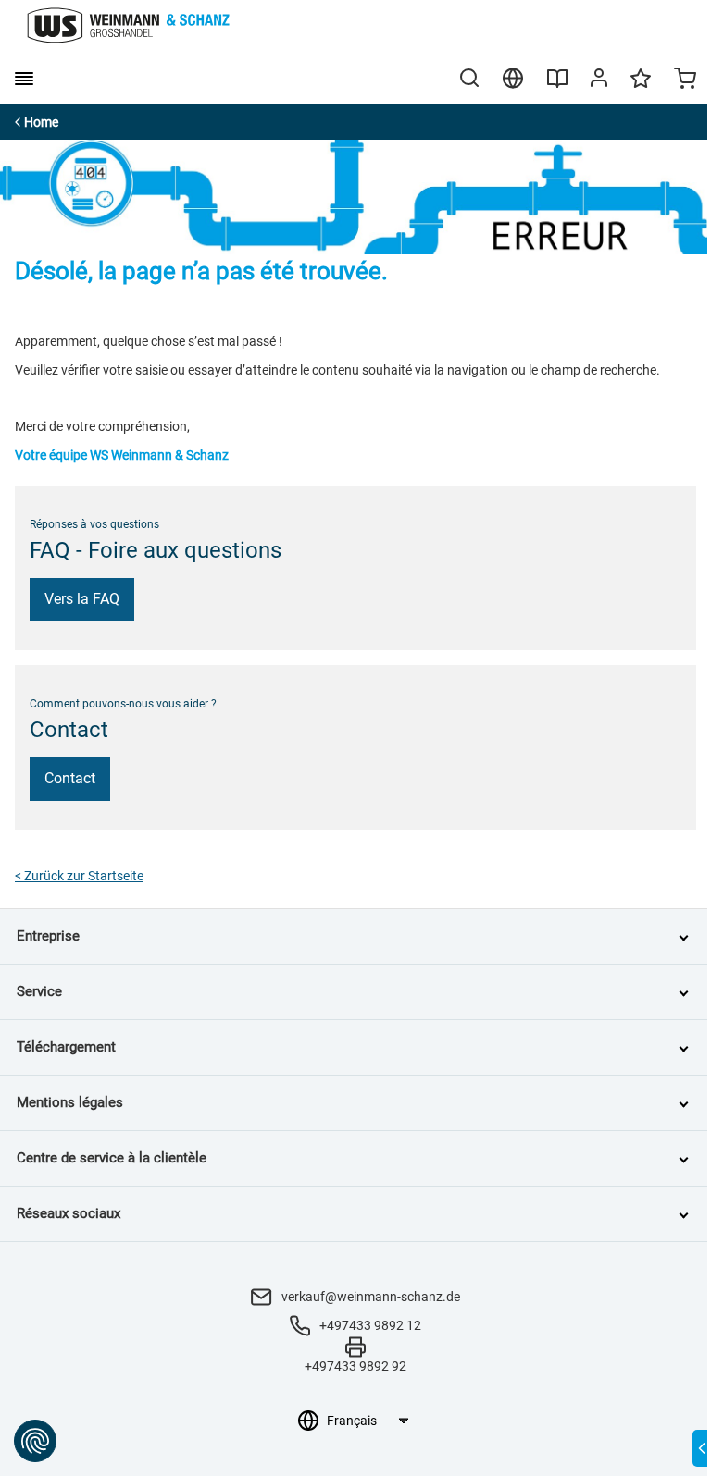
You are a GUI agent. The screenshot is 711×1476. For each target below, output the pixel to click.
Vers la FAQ (81, 599)
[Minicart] (685, 80)
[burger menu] (24, 78)
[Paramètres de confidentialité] (35, 1441)
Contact (69, 778)
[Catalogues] (557, 85)
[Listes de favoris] (640, 87)
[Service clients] (599, 81)
